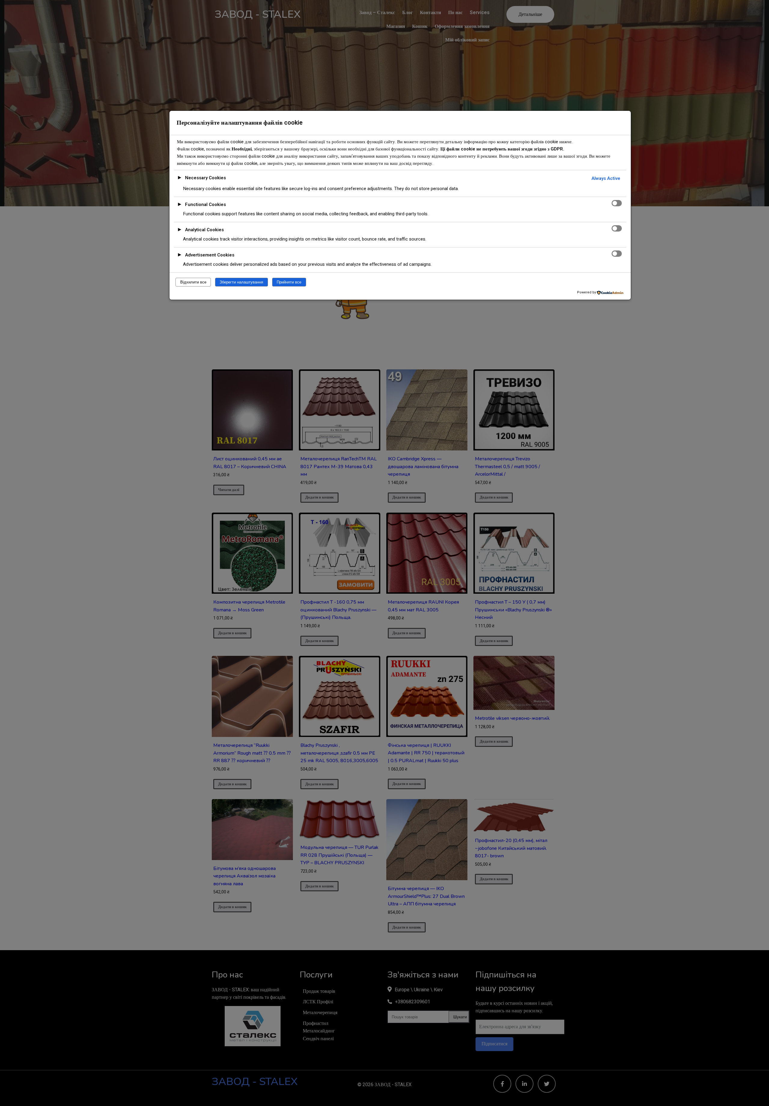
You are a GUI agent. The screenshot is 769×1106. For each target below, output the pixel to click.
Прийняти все (289, 282)
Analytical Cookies (204, 229)
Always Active (605, 178)
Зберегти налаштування (241, 282)
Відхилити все (193, 282)
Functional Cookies (205, 204)
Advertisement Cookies (209, 255)
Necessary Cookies (205, 177)
